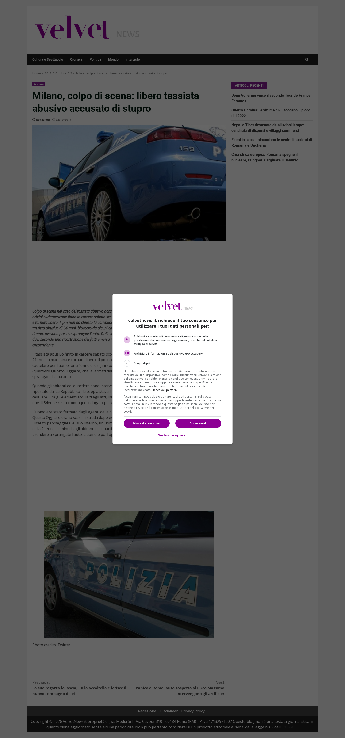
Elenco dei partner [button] (164, 390)
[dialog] (172, 369)
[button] (172, 363)
